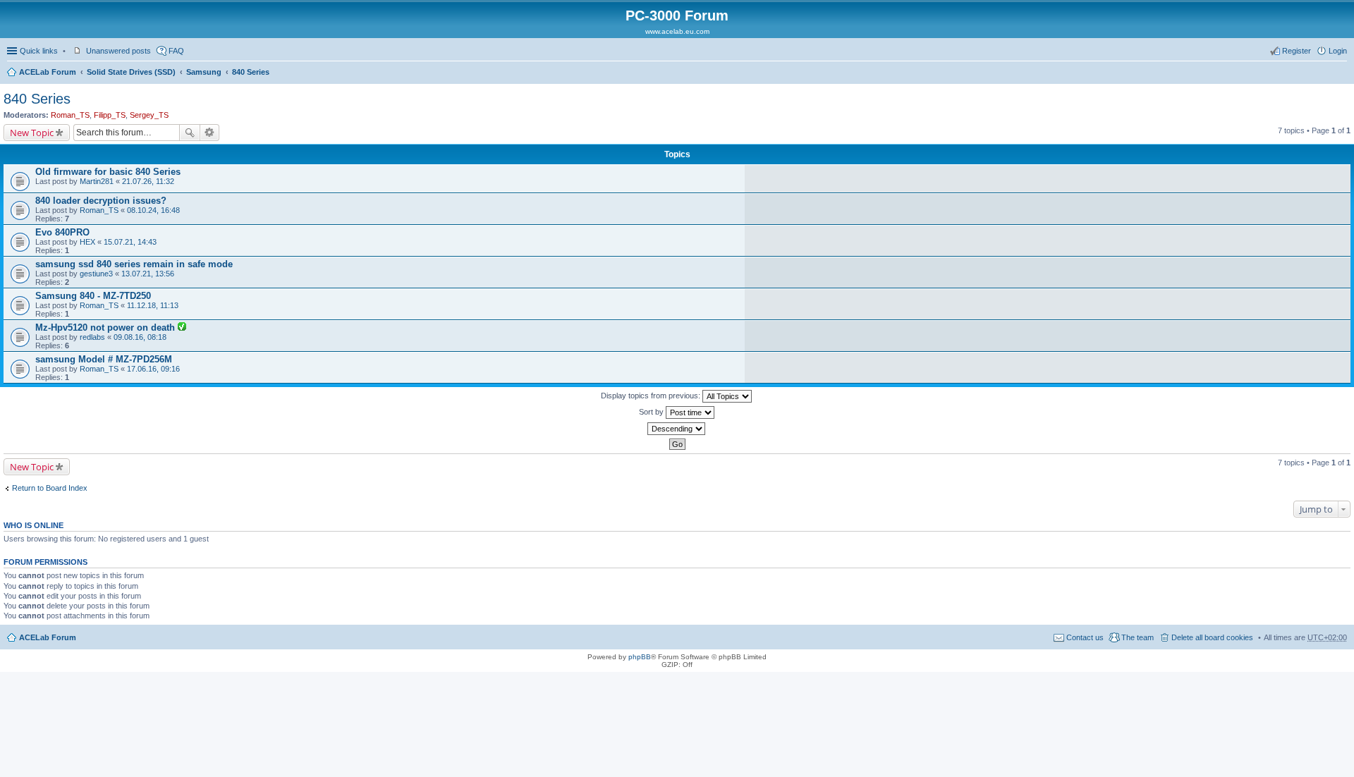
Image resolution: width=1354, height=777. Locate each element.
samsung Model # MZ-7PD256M (103, 359)
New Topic (32, 132)
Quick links (39, 51)
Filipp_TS (110, 115)
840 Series (250, 72)
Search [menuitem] (1341, 73)
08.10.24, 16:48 (153, 210)
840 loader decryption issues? (100, 200)
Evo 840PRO (62, 232)
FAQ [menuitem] (176, 51)
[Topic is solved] (182, 328)
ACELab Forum (47, 72)
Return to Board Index (49, 488)
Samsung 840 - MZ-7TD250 (93, 295)
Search (189, 132)
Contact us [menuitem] (1085, 637)
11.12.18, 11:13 (152, 305)
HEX (87, 242)
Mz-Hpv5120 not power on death (106, 327)
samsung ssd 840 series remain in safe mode (134, 264)
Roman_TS (70, 115)
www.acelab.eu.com (677, 31)
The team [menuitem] (1137, 637)
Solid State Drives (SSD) (131, 72)
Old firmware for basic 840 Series (108, 171)
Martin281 (97, 181)
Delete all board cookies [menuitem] (1212, 637)
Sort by (652, 412)
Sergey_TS (149, 115)
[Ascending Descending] (677, 428)
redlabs (92, 337)
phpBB (639, 657)
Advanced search (209, 132)
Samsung (203, 72)
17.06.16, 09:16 (153, 369)
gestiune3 (96, 273)
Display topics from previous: (651, 395)
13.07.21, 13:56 (147, 273)
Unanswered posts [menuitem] (118, 51)
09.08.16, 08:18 (140, 337)
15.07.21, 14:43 (130, 242)
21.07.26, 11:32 (148, 181)
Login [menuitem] (1338, 51)
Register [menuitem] (1296, 51)
